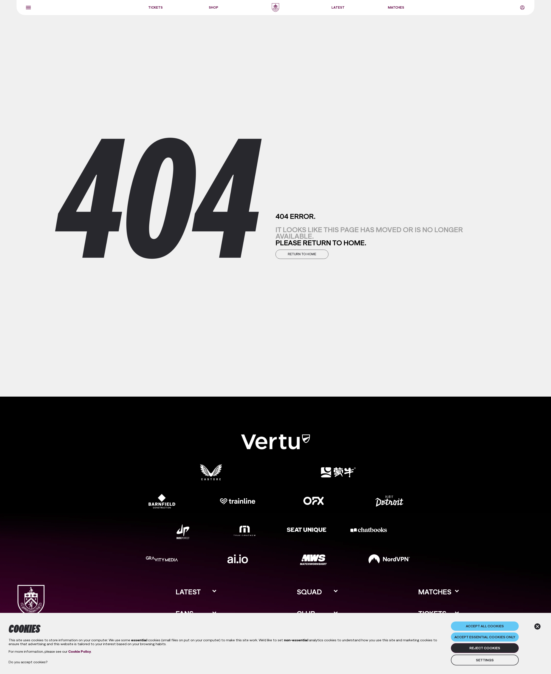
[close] (537, 626)
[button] (302, 254)
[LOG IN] (522, 7)
